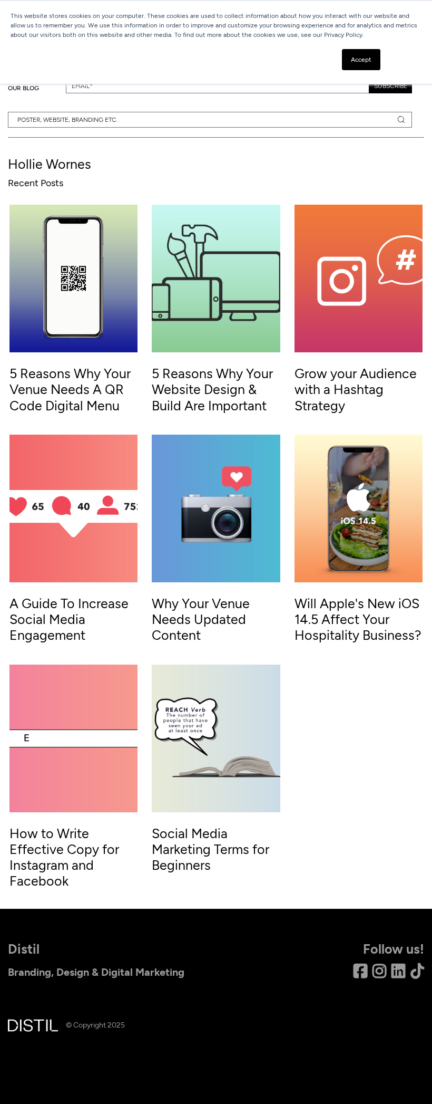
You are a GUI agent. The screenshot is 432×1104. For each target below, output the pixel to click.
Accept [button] (361, 59)
